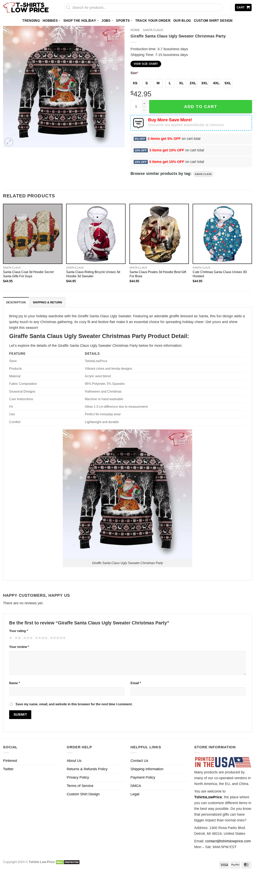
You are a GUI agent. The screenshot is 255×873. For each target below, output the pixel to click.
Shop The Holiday (79, 20)
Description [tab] (16, 302)
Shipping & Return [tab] (47, 302)
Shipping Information (146, 769)
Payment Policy (142, 777)
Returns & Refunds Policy (87, 769)
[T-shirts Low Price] (26, 7)
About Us (74, 761)
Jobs (105, 20)
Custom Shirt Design (213, 20)
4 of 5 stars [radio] (41, 638)
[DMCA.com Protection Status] (68, 862)
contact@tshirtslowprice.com (228, 841)
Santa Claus (153, 30)
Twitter (8, 769)
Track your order (153, 20)
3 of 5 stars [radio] (27, 638)
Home (135, 30)
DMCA (135, 786)
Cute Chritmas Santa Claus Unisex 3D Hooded (220, 274)
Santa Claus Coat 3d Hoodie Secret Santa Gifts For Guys (28, 274)
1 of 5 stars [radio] (10, 638)
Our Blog (182, 20)
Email (135, 683)
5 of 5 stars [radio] (57, 638)
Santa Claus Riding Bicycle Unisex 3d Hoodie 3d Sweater (93, 274)
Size (134, 73)
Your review (19, 647)
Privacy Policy (78, 777)
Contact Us (139, 761)
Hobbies (50, 20)
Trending (31, 20)
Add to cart (200, 106)
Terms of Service (80, 786)
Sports (123, 20)
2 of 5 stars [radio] (17, 638)
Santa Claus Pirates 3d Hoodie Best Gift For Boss (157, 274)
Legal (134, 794)
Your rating (18, 631)
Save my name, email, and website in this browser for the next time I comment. (74, 704)
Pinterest (10, 761)
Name (14, 683)
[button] (243, 7)
